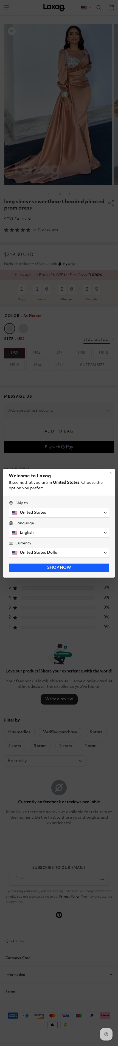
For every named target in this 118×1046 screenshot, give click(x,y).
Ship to (21, 503)
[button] (59, 513)
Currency (23, 543)
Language (24, 523)
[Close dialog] (111, 473)
